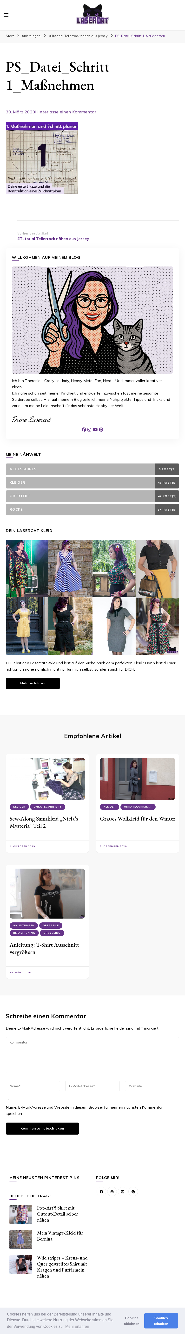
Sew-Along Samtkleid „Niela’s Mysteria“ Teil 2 (44, 822)
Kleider (19, 806)
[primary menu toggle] (6, 15)
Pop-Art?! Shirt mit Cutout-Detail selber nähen (57, 1214)
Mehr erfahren (33, 683)
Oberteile (51, 925)
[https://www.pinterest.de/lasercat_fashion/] (133, 1191)
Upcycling (52, 932)
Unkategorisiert (48, 806)
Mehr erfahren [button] (77, 1326)
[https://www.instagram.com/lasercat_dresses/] (112, 1191)
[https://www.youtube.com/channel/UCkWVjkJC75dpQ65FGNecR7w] (122, 1191)
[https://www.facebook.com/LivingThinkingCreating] (101, 1191)
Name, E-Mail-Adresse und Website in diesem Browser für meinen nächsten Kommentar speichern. (84, 1110)
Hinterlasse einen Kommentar (65, 112)
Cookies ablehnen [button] (131, 1321)
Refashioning (24, 932)
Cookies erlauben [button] (161, 1321)
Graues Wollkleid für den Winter (137, 818)
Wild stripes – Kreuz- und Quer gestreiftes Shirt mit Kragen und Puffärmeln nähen (62, 1267)
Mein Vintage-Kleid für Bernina (60, 1236)
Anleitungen (31, 36)
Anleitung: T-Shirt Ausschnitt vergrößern (44, 948)
